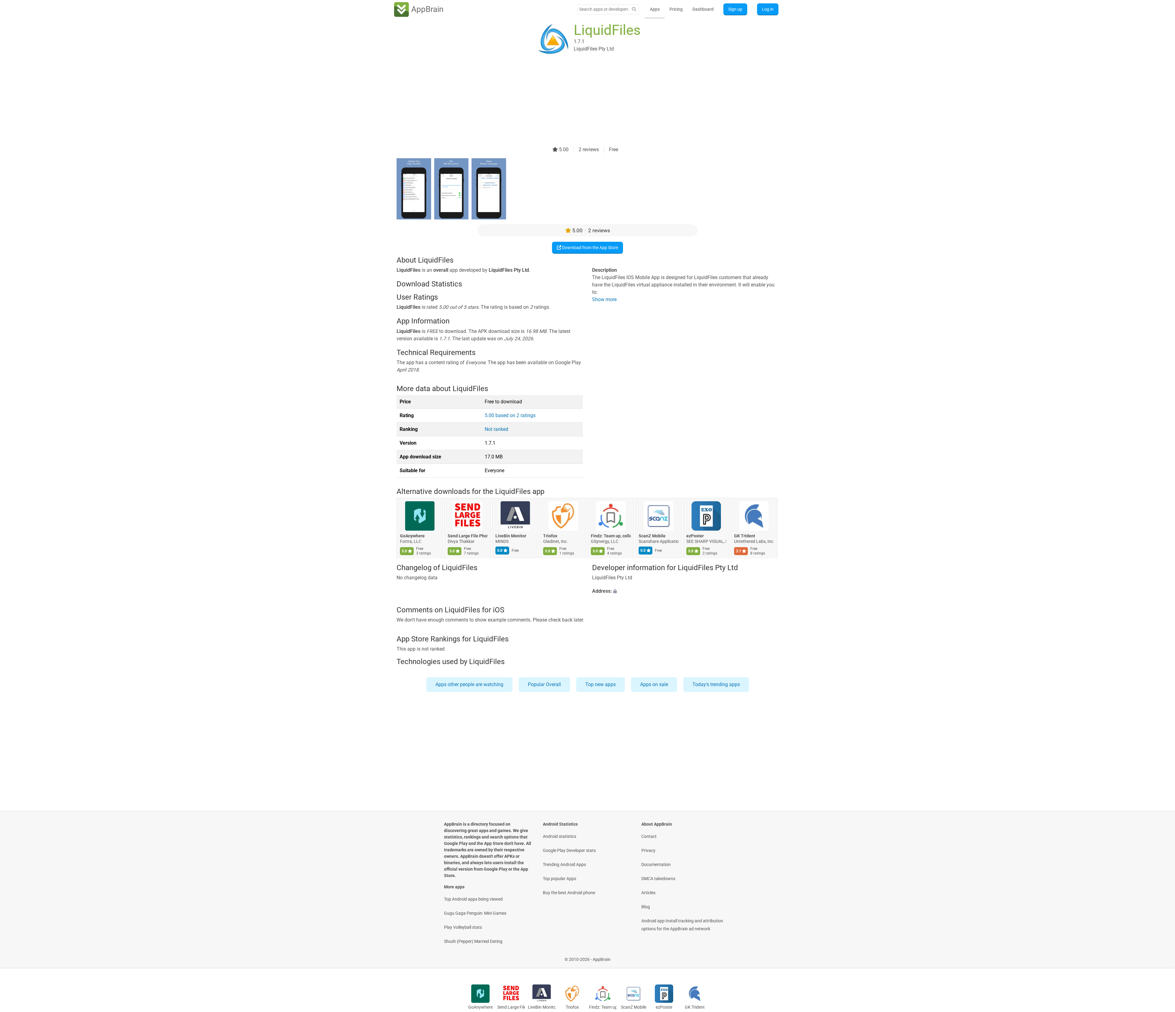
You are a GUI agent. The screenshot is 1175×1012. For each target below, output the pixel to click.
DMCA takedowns (658, 878)
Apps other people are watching (469, 684)
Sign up (735, 9)
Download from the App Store (589, 247)
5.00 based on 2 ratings (510, 415)
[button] (685, 591)
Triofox (550, 536)
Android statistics (559, 836)
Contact (649, 836)
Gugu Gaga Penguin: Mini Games (475, 913)
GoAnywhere (412, 536)
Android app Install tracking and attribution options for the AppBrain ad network (682, 924)
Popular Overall (544, 684)
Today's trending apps (716, 684)
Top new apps (600, 684)
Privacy (648, 850)
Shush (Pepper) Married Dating (473, 941)
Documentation (656, 864)
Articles (648, 892)
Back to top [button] (1159, 956)
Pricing (676, 9)
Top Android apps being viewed (473, 899)
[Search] (634, 9)
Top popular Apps (559, 878)
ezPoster (695, 536)
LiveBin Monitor (510, 536)
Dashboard (703, 9)
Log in (768, 9)
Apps (655, 9)
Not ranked (496, 429)
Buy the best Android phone (569, 892)
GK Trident (744, 536)
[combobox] (603, 9)
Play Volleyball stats (463, 927)
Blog (645, 906)
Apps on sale (654, 684)
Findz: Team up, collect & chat (611, 536)
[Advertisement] (580, 103)
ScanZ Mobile (652, 536)
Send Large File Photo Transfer (467, 536)
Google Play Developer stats (569, 850)
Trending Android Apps (564, 864)
